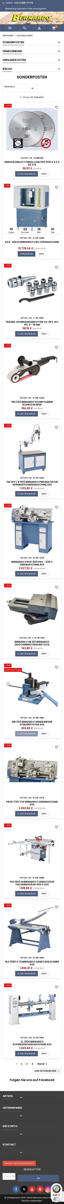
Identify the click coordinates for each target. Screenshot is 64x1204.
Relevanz (19, 88)
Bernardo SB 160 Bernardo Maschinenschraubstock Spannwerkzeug (32, 644)
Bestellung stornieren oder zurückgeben (25, 8)
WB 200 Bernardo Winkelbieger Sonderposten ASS (32, 723)
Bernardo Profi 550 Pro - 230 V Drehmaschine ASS (32, 563)
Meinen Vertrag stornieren (19, 1163)
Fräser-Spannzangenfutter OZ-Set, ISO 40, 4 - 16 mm (32, 323)
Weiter (42, 1063)
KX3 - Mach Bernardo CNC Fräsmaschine (32, 242)
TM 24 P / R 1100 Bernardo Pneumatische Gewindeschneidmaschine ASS (32, 483)
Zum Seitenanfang (47, 1070)
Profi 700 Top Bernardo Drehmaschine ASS (32, 803)
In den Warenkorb (26, 173)
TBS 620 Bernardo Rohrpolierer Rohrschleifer (32, 403)
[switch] (56, 1199)
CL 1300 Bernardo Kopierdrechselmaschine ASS (32, 1043)
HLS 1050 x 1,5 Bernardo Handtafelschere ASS (32, 963)
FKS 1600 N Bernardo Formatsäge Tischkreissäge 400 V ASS (32, 883)
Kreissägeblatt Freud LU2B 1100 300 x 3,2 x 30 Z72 (32, 163)
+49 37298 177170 (23, 2)
